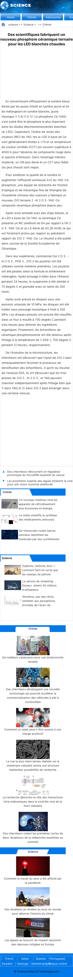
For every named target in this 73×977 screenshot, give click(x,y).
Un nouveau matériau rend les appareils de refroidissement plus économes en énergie (38, 504)
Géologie (23, 963)
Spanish (41, 958)
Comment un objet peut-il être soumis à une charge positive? (32, 731)
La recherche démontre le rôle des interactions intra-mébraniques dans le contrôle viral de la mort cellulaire (33, 801)
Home (10, 17)
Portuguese (56, 958)
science (13, 24)
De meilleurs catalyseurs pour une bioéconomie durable (32, 659)
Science (28, 24)
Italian (25, 958)
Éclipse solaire (58, 963)
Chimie (31, 17)
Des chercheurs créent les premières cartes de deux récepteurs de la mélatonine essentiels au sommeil (33, 837)
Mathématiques (38, 963)
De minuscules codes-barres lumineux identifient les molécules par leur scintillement (39, 535)
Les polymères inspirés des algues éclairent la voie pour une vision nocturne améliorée (39, 482)
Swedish (7, 963)
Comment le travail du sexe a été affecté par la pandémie (33, 880)
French (9, 958)
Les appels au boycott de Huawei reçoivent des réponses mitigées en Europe (33, 942)
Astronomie (53, 17)
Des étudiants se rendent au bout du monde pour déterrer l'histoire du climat (33, 911)
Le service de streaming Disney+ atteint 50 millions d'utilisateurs (39, 585)
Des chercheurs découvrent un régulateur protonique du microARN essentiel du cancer (36, 473)
